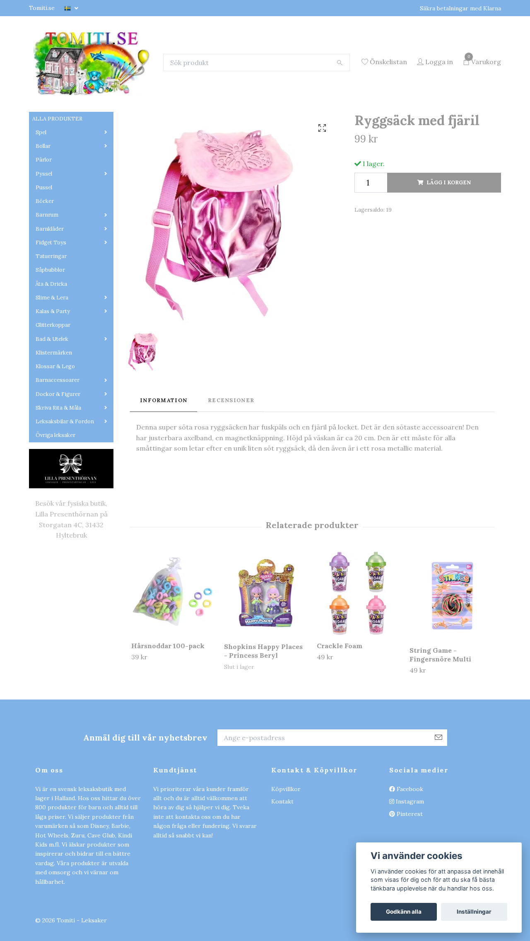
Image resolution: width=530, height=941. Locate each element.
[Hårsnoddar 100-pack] (172, 657)
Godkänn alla (404, 911)
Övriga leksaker (55, 498)
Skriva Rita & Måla (58, 471)
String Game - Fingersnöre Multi (440, 718)
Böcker (45, 264)
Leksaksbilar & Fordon (65, 485)
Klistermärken (54, 416)
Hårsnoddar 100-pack (168, 709)
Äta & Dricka (51, 347)
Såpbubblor (50, 333)
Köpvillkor (286, 852)
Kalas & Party (53, 375)
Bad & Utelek (52, 402)
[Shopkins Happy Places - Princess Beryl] (265, 657)
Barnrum (47, 278)
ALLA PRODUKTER (57, 182)
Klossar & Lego (55, 430)
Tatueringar (51, 319)
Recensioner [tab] (231, 463)
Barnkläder (50, 292)
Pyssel (44, 237)
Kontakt (282, 865)
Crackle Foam (339, 709)
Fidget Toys (51, 305)
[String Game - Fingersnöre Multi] (451, 659)
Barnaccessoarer (58, 443)
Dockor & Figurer (58, 457)
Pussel (44, 250)
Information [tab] (163, 463)
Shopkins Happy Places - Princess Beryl (263, 714)
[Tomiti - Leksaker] (135, 88)
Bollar (43, 209)
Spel (41, 195)
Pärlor (44, 223)
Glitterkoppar (53, 388)
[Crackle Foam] (358, 657)
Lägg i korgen (448, 245)
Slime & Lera (52, 360)
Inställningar (474, 911)
